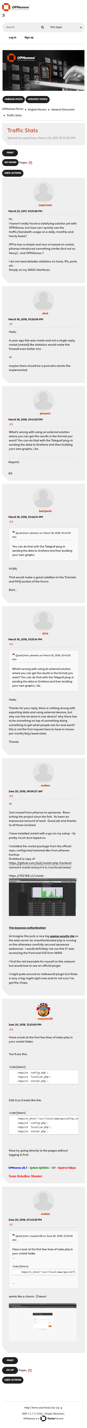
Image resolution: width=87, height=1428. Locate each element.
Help (27, 1408)
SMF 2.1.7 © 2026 (32, 1413)
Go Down (10, 162)
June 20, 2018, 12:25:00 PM (24, 1024)
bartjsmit (45, 511)
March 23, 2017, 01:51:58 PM (25, 211)
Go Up (10, 1370)
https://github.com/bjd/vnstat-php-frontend (40, 863)
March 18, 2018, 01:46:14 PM (25, 517)
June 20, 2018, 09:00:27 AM (25, 791)
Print (10, 153)
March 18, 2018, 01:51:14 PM (25, 639)
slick (45, 313)
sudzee (45, 785)
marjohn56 (45, 1019)
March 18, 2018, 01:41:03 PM (25, 419)
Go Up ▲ (57, 1408)
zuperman (45, 205)
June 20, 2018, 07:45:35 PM (25, 1220)
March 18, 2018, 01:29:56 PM (25, 319)
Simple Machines (54, 1413)
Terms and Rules (40, 1408)
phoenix (45, 413)
